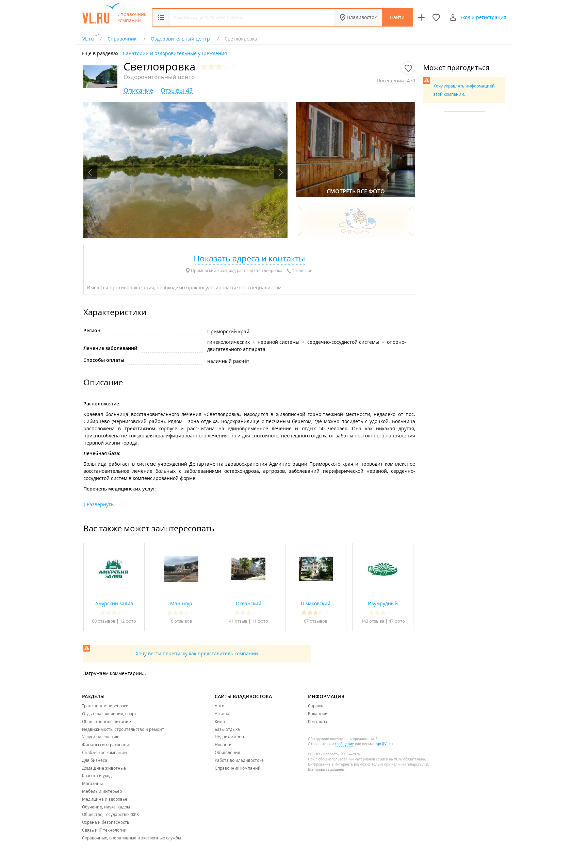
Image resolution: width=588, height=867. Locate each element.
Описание (138, 90)
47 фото (397, 621)
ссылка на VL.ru (389, 759)
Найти (397, 17)
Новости (223, 744)
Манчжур (181, 603)
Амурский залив (114, 603)
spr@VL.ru (384, 744)
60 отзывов (103, 621)
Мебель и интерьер (102, 791)
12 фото (128, 621)
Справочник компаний (131, 17)
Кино (220, 721)
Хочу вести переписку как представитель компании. (197, 653)
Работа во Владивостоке (239, 760)
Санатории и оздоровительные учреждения (175, 53)
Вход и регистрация (482, 17)
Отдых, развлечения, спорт (109, 713)
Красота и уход (97, 775)
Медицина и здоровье (104, 799)
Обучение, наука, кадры (106, 806)
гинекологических (228, 342)
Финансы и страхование (107, 744)
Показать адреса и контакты (249, 258)
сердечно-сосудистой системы (343, 342)
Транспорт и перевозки (105, 705)
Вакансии (318, 713)
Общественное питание (106, 721)
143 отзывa (372, 621)
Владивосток (362, 17)
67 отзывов (315, 621)
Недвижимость (230, 736)
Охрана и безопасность (105, 822)
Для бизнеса (94, 760)
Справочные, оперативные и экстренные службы (131, 837)
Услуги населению (100, 736)
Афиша (222, 713)
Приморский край (228, 331)
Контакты (317, 721)
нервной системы (278, 342)
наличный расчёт (228, 361)
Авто (219, 705)
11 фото (260, 621)
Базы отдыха (227, 729)
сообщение (344, 744)
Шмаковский (315, 603)
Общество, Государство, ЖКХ (110, 814)
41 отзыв (238, 621)
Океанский (248, 603)
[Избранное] (436, 17)
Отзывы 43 (177, 90)
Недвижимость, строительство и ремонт (123, 729)
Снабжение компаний (104, 752)
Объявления (227, 752)
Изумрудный (383, 603)
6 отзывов (181, 621)
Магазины (92, 783)
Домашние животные (104, 768)
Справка (316, 705)
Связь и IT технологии (104, 830)
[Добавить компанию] (421, 17)
